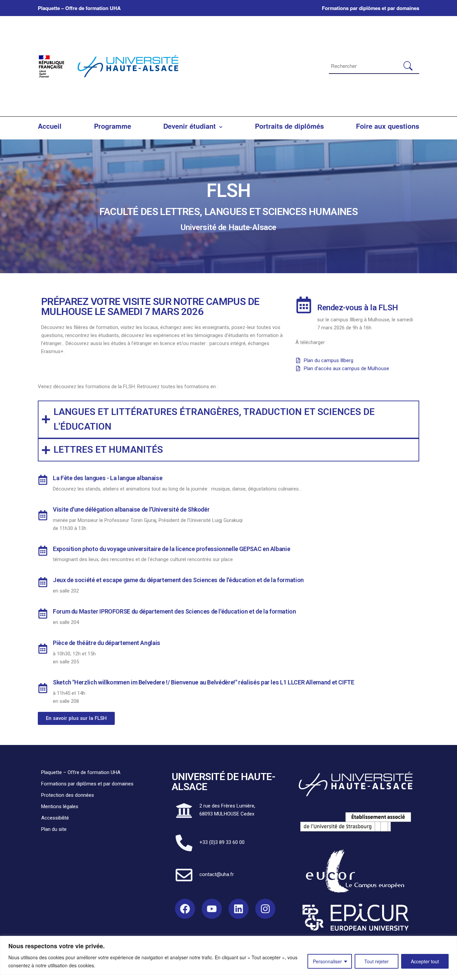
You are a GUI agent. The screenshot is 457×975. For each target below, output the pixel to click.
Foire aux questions (387, 126)
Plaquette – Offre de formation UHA (79, 8)
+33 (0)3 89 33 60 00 (222, 842)
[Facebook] (185, 909)
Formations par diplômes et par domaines (370, 8)
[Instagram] (265, 909)
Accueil (50, 126)
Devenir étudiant (189, 126)
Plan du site (54, 829)
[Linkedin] (239, 909)
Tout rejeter (376, 961)
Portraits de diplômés (289, 126)
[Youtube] (212, 909)
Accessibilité (55, 818)
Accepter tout (425, 961)
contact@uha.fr (216, 874)
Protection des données (67, 795)
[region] (228, 955)
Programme (112, 126)
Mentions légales (59, 806)
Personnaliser (327, 961)
